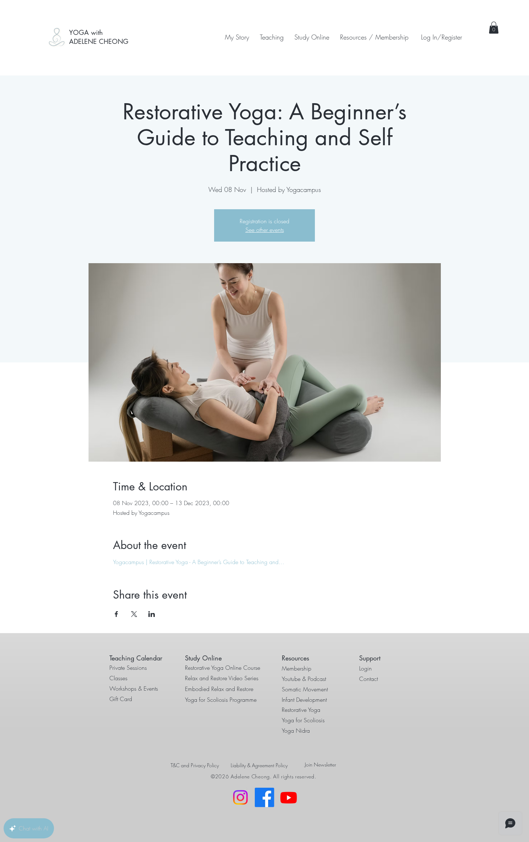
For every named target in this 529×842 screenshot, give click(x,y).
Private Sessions (128, 668)
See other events (264, 230)
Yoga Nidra (296, 731)
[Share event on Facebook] (116, 614)
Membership (296, 668)
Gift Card (120, 699)
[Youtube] (288, 797)
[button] (271, 37)
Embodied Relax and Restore (219, 689)
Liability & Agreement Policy (259, 765)
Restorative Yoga (301, 710)
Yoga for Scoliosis (303, 720)
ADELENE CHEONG (98, 41)
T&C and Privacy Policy (195, 765)
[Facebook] (264, 797)
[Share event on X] (134, 614)
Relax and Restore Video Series (221, 678)
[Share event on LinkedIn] (151, 614)
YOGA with (86, 32)
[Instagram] (240, 797)
